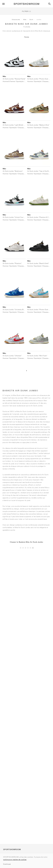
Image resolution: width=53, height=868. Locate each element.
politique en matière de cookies (14, 860)
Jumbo (39, 19)
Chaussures (16, 19)
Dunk (31, 19)
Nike (24, 19)
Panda (26, 37)
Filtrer (26, 11)
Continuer (7, 864)
